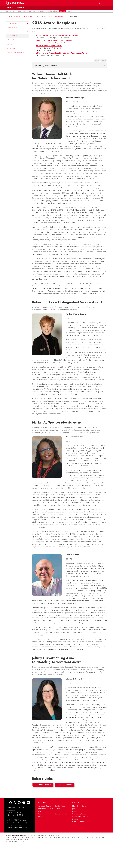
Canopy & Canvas (44, 806)
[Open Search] (99, 3)
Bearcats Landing (61, 814)
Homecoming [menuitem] (11, 32)
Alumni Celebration (35, 16)
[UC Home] (16, 3)
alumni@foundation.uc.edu (17, 828)
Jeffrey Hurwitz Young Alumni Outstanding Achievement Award (61, 53)
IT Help (57, 809)
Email (40, 811)
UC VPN (58, 811)
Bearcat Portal (43, 816)
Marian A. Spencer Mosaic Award (49, 45)
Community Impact (79, 814)
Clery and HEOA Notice (17, 837)
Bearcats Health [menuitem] (12, 28)
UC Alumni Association (13, 16)
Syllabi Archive (66, 837)
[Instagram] (19, 802)
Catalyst (41, 814)
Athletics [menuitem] (10, 44)
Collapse (103, 60)
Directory (75, 819)
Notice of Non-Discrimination (34, 837)
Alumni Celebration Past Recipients (54, 16)
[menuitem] (10, 11)
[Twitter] (15, 802)
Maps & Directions (79, 806)
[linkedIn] (28, 802)
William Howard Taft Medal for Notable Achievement (57, 35)
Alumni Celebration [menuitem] (13, 36)
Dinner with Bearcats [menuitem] (14, 40)
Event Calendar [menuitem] (12, 23)
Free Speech (101, 837)
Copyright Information (12, 839)
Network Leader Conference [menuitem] (16, 52)
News (74, 811)
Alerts (8, 837)
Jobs (74, 809)
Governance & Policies (80, 816)
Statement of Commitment (52, 837)
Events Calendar (78, 822)
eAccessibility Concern (78, 837)
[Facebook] (10, 802)
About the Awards (65, 785)
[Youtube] (23, 802)
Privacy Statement (91, 837)
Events (25, 16)
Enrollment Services (45, 809)
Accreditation (24, 839)
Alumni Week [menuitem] (11, 48)
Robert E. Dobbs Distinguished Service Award (54, 40)
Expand (97, 60)
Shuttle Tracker (60, 806)
